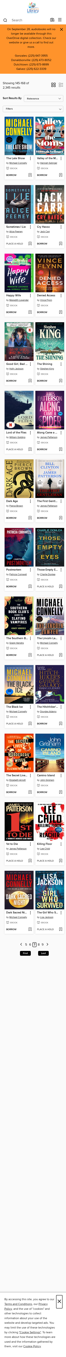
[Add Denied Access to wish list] (60, 312)
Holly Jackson (16, 368)
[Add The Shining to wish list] (60, 381)
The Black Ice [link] (14, 707)
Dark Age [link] (12, 501)
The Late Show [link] (15, 158)
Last (43, 953)
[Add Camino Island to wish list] (60, 792)
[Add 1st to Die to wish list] (30, 861)
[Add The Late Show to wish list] (30, 175)
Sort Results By (12, 98)
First (25, 953)
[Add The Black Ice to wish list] (30, 724)
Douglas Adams (48, 711)
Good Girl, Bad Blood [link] (17, 364)
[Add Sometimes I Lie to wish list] (30, 244)
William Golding (17, 437)
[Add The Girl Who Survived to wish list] (60, 929)
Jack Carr (45, 231)
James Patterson (48, 437)
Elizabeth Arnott (17, 780)
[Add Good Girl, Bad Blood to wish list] (30, 381)
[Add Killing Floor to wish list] (60, 861)
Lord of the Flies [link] (16, 432)
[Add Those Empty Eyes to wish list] (60, 586)
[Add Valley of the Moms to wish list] (60, 175)
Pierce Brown (16, 505)
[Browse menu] (59, 19)
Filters (9, 108)
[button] (53, 86)
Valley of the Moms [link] (48, 158)
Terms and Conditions (18, 1304)
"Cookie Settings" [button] (30, 1332)
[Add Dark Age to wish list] (30, 518)
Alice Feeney (16, 231)
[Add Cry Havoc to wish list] (60, 244)
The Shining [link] (44, 364)
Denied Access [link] (46, 295)
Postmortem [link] (13, 570)
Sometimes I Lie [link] (16, 227)
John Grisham (47, 780)
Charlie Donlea (47, 574)
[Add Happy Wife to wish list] (30, 312)
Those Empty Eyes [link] (48, 570)
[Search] (5, 20)
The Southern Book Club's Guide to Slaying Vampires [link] (17, 638)
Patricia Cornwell (18, 574)
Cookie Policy (32, 1346)
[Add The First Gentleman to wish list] (60, 518)
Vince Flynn (46, 300)
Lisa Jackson (46, 917)
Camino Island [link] (46, 775)
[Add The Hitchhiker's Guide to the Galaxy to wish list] (60, 724)
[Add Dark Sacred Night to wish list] (30, 929)
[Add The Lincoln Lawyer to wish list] (60, 655)
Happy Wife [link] (13, 295)
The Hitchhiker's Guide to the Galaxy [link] (48, 707)
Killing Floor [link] (44, 844)
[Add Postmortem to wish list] (30, 586)
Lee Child (45, 848)
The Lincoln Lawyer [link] (48, 638)
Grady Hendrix (16, 643)
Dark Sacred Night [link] (17, 912)
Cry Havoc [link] (43, 227)
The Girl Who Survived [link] (48, 912)
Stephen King (47, 368)
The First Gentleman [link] (48, 501)
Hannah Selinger (48, 163)
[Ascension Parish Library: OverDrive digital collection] (33, 8)
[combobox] (25, 20)
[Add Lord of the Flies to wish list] (30, 449)
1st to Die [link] (12, 844)
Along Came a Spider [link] (48, 432)
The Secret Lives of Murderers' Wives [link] (17, 775)
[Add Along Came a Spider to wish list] (60, 449)
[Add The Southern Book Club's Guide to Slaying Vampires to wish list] (30, 655)
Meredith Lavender (19, 300)
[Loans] (52, 20)
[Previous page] (21, 945)
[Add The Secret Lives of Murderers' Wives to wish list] (30, 792)
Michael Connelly (18, 163)
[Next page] (47, 945)
